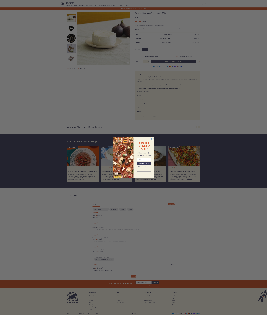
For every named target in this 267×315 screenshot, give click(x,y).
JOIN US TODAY (144, 163)
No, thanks (144, 173)
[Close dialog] (152, 139)
